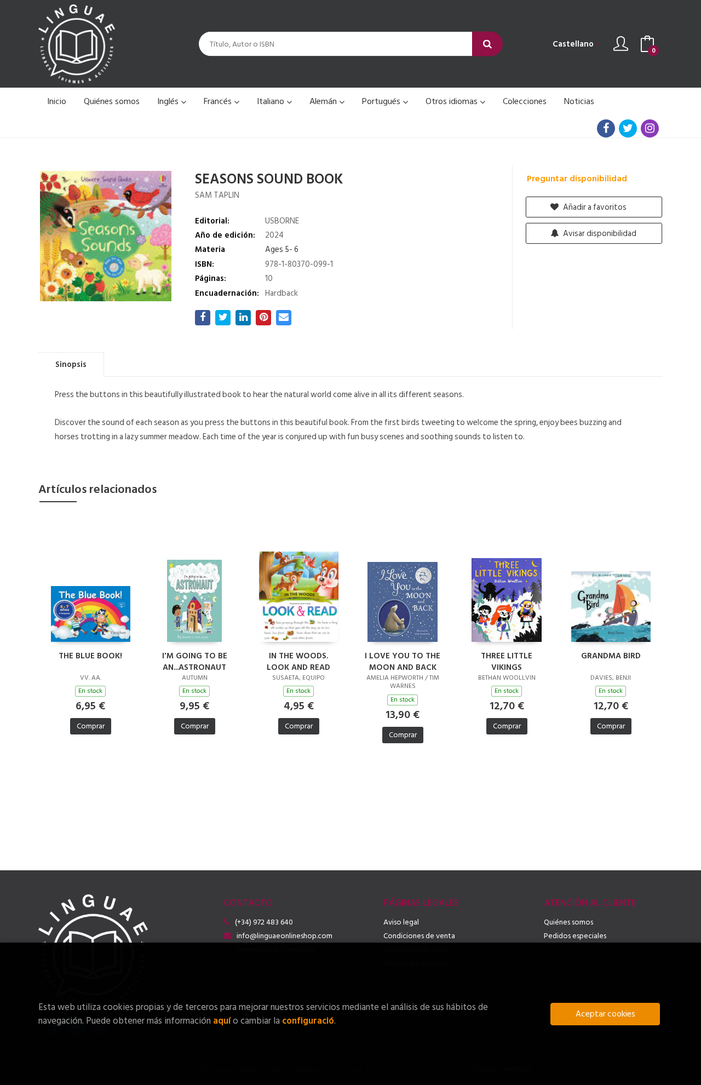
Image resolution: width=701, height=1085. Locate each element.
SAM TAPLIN (217, 195)
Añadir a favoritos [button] (594, 207)
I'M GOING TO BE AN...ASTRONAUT (194, 661)
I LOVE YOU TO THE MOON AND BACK (402, 661)
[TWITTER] (628, 128)
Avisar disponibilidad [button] (598, 233)
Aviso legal (401, 922)
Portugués (382, 101)
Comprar (91, 726)
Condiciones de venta (419, 935)
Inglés (169, 101)
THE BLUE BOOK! (90, 656)
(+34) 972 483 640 (264, 922)
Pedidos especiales (575, 935)
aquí (222, 1020)
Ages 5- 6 (281, 249)
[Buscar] (487, 44)
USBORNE (282, 221)
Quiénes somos (568, 922)
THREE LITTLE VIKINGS (506, 661)
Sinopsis (71, 364)
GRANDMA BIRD (611, 656)
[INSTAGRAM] (650, 128)
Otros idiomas (453, 101)
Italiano (271, 101)
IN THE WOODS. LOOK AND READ (298, 661)
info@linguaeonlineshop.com (284, 935)
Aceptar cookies (605, 1014)
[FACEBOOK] (606, 128)
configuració (308, 1020)
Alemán (324, 101)
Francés (219, 101)
